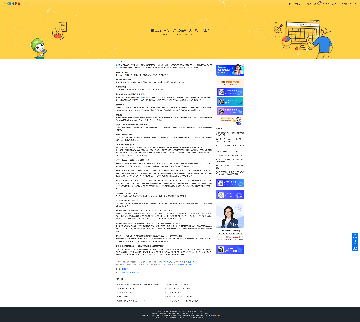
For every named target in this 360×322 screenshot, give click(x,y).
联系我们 (344, 4)
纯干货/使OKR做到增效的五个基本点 (179, 288)
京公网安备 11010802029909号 (195, 317)
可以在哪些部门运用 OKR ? (131, 273)
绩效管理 (335, 4)
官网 (351, 4)
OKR (166, 35)
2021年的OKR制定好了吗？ (126, 288)
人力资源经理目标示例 (174, 292)
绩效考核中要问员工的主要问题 (177, 284)
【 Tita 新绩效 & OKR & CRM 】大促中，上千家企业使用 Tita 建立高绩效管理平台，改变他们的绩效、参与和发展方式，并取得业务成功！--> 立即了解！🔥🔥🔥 (180, 315)
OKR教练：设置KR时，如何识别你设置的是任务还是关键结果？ (138, 284)
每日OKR (125, 269)
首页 (289, 4)
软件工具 (317, 4)
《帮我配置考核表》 (191, 262)
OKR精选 (297, 4)
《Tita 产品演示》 (168, 262)
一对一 (188, 68)
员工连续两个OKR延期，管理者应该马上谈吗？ (230, 155)
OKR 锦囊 (326, 4)
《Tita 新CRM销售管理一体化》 (183, 264)
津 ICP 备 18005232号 (181, 317)
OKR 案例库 (307, 4)
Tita (145, 262)
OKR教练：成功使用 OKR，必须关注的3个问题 (182, 301)
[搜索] (356, 4)
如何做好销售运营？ (124, 297)
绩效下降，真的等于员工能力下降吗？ (227, 151)
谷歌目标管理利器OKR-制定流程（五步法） (131, 301)
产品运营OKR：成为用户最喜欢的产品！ (180, 297)
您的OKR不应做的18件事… (126, 292)
